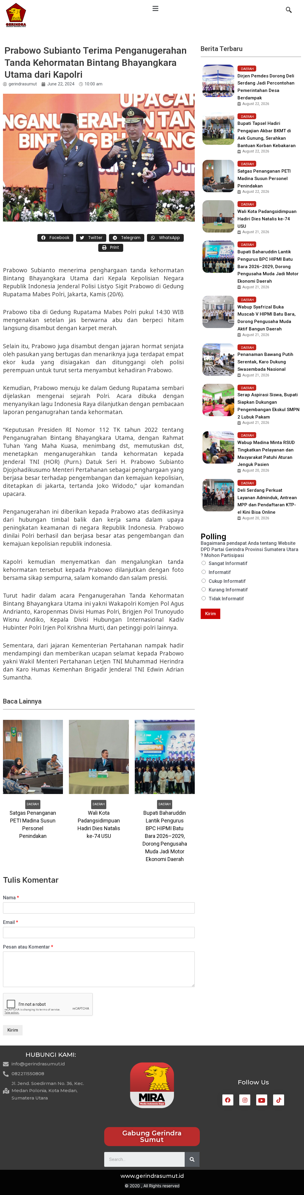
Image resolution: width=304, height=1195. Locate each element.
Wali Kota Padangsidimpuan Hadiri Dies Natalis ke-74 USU (267, 219)
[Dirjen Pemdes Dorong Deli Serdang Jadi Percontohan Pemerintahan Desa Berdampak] (218, 81)
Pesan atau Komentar (28, 947)
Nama (11, 897)
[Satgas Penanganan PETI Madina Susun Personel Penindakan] (218, 176)
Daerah (33, 804)
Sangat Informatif (228, 563)
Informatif (220, 572)
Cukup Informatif (227, 581)
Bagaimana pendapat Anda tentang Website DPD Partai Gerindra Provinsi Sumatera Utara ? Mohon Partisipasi (249, 549)
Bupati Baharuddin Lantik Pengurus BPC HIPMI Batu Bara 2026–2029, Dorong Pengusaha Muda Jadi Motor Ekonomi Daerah (268, 266)
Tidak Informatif (226, 599)
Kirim (12, 1030)
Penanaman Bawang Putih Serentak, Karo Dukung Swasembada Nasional (265, 362)
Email (10, 922)
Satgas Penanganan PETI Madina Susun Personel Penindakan (264, 178)
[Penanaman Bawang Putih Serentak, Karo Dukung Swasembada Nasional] (218, 359)
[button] (152, 1136)
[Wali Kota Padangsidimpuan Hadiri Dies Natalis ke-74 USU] (218, 216)
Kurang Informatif (228, 590)
